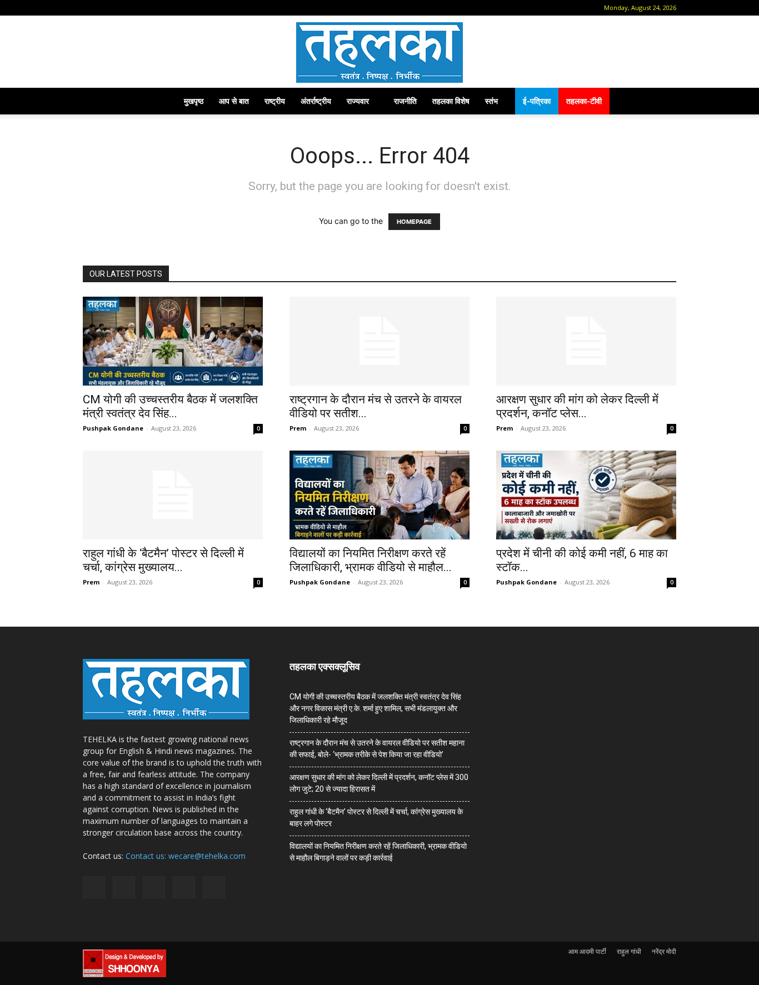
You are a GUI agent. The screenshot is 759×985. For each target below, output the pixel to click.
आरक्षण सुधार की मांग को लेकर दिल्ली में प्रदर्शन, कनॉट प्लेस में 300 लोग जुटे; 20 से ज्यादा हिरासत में (378, 783)
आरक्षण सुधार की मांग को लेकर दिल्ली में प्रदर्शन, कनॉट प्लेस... (577, 406)
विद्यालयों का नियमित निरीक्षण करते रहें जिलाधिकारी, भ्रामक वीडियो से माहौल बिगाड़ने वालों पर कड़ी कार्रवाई (378, 852)
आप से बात (234, 101)
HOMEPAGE (414, 222)
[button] (91, 7)
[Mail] (126, 8)
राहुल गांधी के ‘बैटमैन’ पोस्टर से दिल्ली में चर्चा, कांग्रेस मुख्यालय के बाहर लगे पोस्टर (376, 817)
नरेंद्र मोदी (664, 951)
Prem (297, 428)
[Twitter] (162, 8)
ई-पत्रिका (537, 101)
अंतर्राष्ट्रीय (316, 101)
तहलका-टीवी (584, 101)
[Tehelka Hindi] (379, 52)
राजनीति (405, 101)
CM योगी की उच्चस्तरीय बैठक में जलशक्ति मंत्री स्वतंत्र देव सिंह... (170, 406)
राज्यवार (358, 101)
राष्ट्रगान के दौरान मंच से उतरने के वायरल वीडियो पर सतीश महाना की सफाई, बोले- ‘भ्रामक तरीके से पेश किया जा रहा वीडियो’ (377, 748)
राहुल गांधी (629, 951)
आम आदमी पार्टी (587, 951)
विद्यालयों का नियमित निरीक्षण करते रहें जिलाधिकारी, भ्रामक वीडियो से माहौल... (370, 560)
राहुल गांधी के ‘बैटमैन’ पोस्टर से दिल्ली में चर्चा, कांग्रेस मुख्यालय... (163, 560)
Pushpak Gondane (113, 428)
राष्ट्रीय (274, 101)
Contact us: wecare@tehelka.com (186, 856)
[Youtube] (181, 8)
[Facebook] (107, 8)
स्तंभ (491, 101)
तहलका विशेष (451, 101)
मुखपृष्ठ (193, 101)
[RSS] (144, 8)
